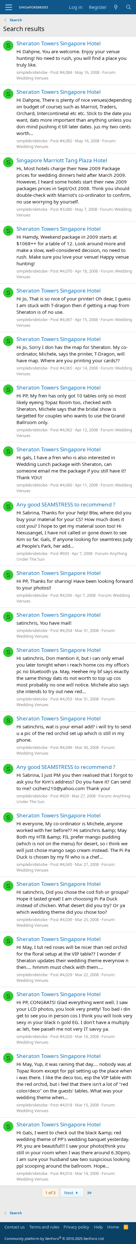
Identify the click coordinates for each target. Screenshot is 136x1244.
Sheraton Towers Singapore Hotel (58, 43)
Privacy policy (76, 1227)
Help (98, 1227)
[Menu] (8, 7)
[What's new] (116, 7)
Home (113, 1227)
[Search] (128, 7)
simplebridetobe (31, 72)
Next (69, 1193)
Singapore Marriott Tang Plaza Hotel (61, 160)
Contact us (14, 1227)
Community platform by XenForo (54, 1238)
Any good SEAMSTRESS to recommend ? (65, 504)
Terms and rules (44, 1227)
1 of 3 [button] (50, 1193)
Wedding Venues (32, 78)
